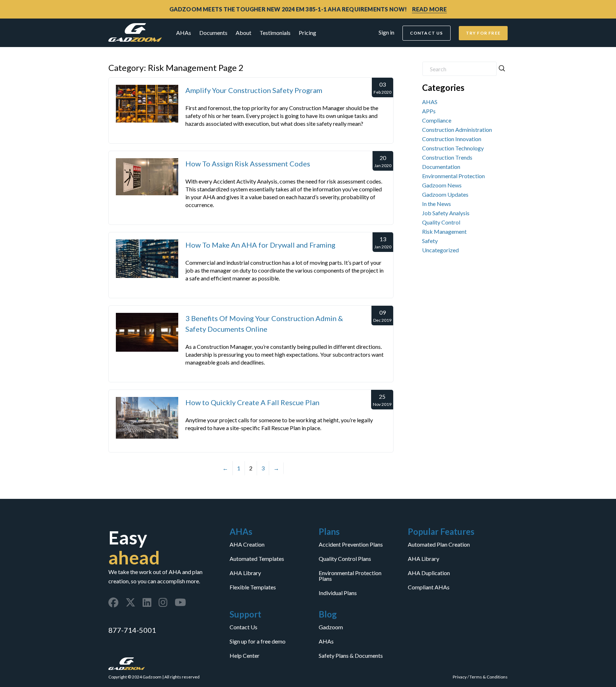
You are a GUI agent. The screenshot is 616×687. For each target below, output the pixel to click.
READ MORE (429, 9)
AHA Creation (247, 544)
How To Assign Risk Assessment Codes (247, 163)
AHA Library (245, 573)
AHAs (183, 32)
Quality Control (441, 222)
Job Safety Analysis (445, 213)
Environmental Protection (453, 175)
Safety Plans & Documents (351, 655)
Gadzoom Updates (445, 194)
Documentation (441, 166)
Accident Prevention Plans (351, 544)
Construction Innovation (451, 138)
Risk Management (444, 231)
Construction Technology (453, 148)
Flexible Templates (253, 587)
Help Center (245, 655)
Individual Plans (338, 593)
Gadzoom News (442, 185)
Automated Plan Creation (439, 544)
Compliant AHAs (429, 587)
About (243, 32)
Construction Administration (457, 129)
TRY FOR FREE (483, 33)
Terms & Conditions (488, 677)
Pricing (307, 32)
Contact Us (243, 627)
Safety (430, 240)
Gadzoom (331, 627)
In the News (436, 203)
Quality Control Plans (345, 559)
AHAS (429, 101)
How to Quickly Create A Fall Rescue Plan (252, 402)
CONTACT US (426, 33)
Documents (213, 32)
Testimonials (275, 32)
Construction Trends (447, 157)
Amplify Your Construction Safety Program (253, 90)
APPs (429, 111)
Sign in (386, 32)
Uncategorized (440, 250)
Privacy (460, 677)
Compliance (436, 120)
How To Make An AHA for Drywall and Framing (260, 245)
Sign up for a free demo (258, 641)
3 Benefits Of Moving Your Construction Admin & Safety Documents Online (264, 323)
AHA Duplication (429, 573)
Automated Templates (257, 559)
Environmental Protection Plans (350, 576)
